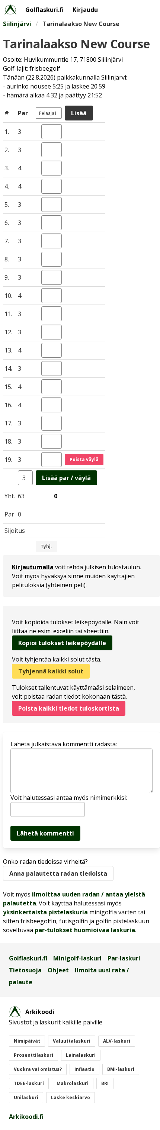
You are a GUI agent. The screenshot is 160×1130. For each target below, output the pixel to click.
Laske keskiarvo (70, 1097)
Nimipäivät (27, 1041)
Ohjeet (58, 970)
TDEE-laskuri (29, 1083)
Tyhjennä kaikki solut (50, 671)
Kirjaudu (85, 10)
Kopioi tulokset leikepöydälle (62, 643)
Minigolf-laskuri (77, 958)
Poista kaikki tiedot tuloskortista (68, 708)
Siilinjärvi (17, 24)
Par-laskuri (124, 958)
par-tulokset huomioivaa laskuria (85, 930)
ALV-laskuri (116, 1041)
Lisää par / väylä (66, 478)
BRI (105, 1083)
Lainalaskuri (81, 1055)
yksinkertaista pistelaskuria (45, 912)
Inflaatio (84, 1069)
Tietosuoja (25, 970)
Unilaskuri (26, 1097)
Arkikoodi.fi (26, 1117)
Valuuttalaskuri (71, 1041)
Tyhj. (46, 546)
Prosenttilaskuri (33, 1055)
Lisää (79, 113)
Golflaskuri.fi (44, 10)
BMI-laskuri (120, 1069)
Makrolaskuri (73, 1083)
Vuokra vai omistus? (38, 1069)
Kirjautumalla (33, 567)
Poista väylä (84, 459)
